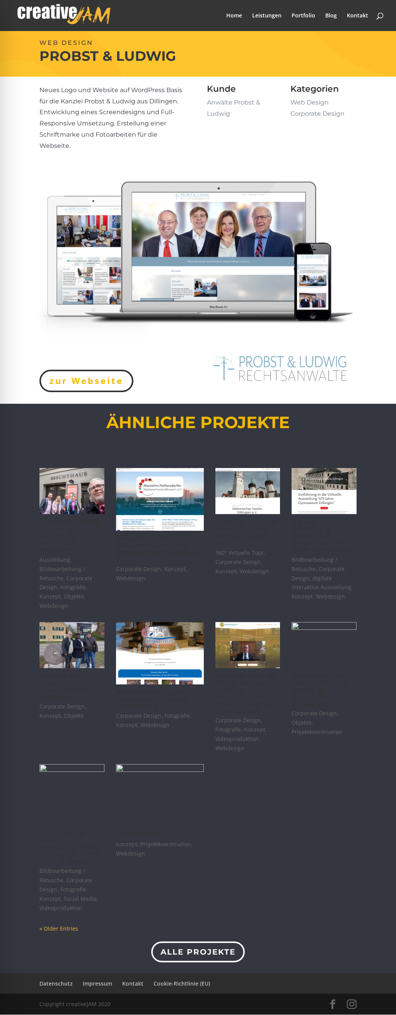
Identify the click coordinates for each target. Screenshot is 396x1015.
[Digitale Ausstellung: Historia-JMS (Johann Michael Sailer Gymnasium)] (324, 491)
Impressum (97, 983)
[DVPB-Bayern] (160, 795)
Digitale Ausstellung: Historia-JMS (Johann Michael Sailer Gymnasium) (322, 535)
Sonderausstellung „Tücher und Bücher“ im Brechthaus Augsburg (69, 535)
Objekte (74, 596)
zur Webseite (86, 380)
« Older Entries (58, 928)
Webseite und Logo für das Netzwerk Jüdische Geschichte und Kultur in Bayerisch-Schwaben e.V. (247, 693)
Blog (331, 16)
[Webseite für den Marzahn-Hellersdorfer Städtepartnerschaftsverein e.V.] (160, 499)
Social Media (80, 898)
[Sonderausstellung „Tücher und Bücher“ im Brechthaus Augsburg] (71, 491)
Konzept (50, 596)
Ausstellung (54, 559)
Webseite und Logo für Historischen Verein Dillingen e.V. (246, 532)
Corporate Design (138, 569)
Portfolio (303, 16)
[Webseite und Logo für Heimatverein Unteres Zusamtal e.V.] (160, 653)
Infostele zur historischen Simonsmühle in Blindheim (66, 686)
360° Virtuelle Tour (239, 552)
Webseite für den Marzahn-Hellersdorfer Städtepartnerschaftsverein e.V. (160, 548)
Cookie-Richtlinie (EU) (182, 983)
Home (234, 16)
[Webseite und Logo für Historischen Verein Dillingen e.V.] (247, 491)
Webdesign (53, 605)
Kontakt (357, 16)
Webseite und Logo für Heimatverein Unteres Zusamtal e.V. (153, 698)
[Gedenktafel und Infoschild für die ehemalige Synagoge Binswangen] (324, 645)
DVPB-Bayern (137, 833)
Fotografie (73, 587)
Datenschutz (56, 983)
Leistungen (267, 16)
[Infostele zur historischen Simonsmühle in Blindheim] (71, 645)
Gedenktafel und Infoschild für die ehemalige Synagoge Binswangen (319, 689)
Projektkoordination (317, 732)
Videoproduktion (236, 738)
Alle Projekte (198, 952)
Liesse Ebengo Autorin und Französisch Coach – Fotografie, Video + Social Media (69, 847)
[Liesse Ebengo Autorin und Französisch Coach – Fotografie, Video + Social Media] (71, 794)
